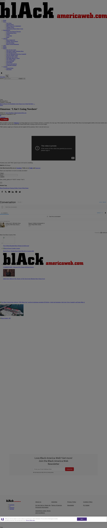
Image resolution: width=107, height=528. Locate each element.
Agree (82, 519)
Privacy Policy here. (30, 520)
